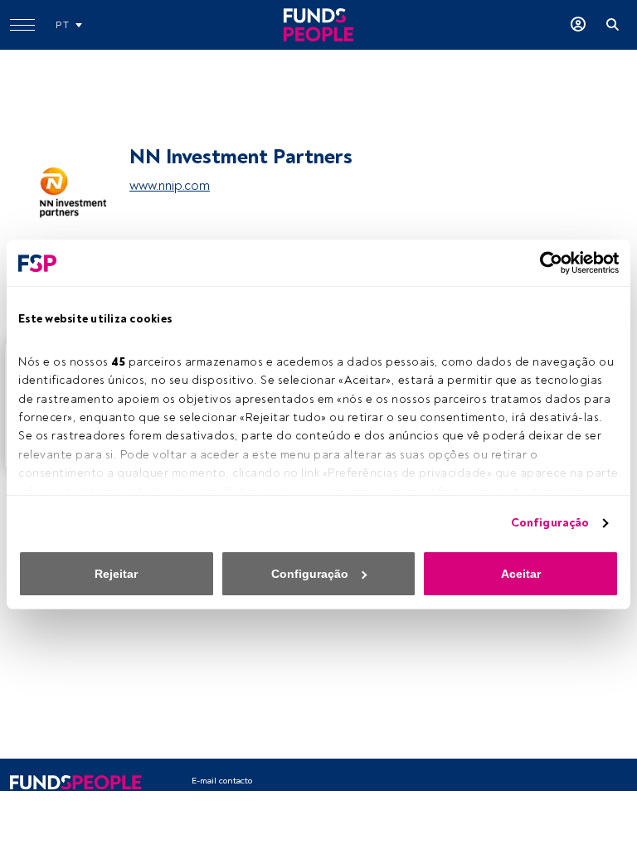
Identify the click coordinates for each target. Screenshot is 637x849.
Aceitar (521, 573)
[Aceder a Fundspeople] (578, 24)
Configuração (550, 523)
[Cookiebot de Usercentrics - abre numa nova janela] (546, 262)
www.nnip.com (169, 185)
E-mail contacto (222, 780)
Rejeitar (116, 573)
